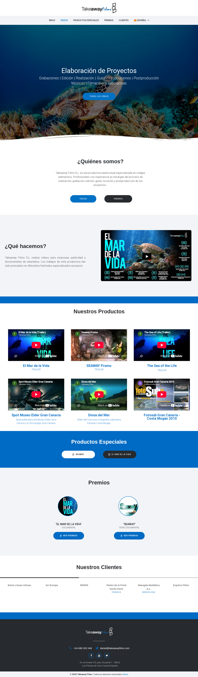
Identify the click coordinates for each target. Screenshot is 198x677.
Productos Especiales (86, 20)
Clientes (124, 20)
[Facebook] (91, 655)
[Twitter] (107, 655)
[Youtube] (99, 655)
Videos (64, 20)
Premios (108, 20)
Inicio (52, 20)
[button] (99, 96)
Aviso (125, 674)
